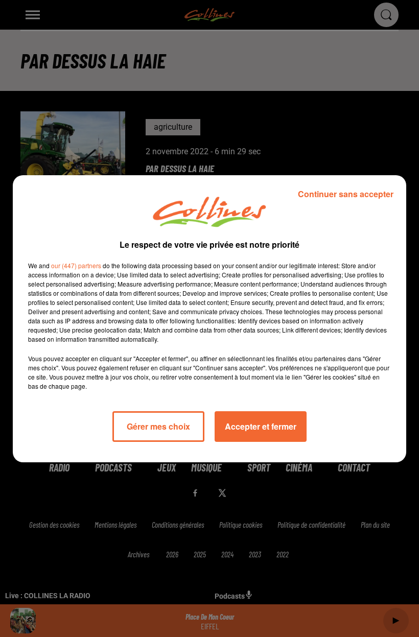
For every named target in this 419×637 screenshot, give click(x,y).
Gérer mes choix (158, 426)
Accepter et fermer (260, 426)
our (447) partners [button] (76, 265)
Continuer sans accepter (345, 194)
